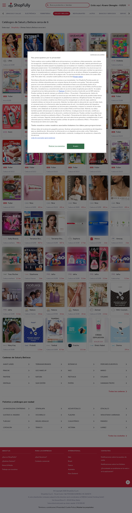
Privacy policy (78, 77)
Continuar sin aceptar (97, 55)
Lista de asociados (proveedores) (43, 138)
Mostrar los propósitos (57, 146)
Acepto (75, 146)
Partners (61, 91)
